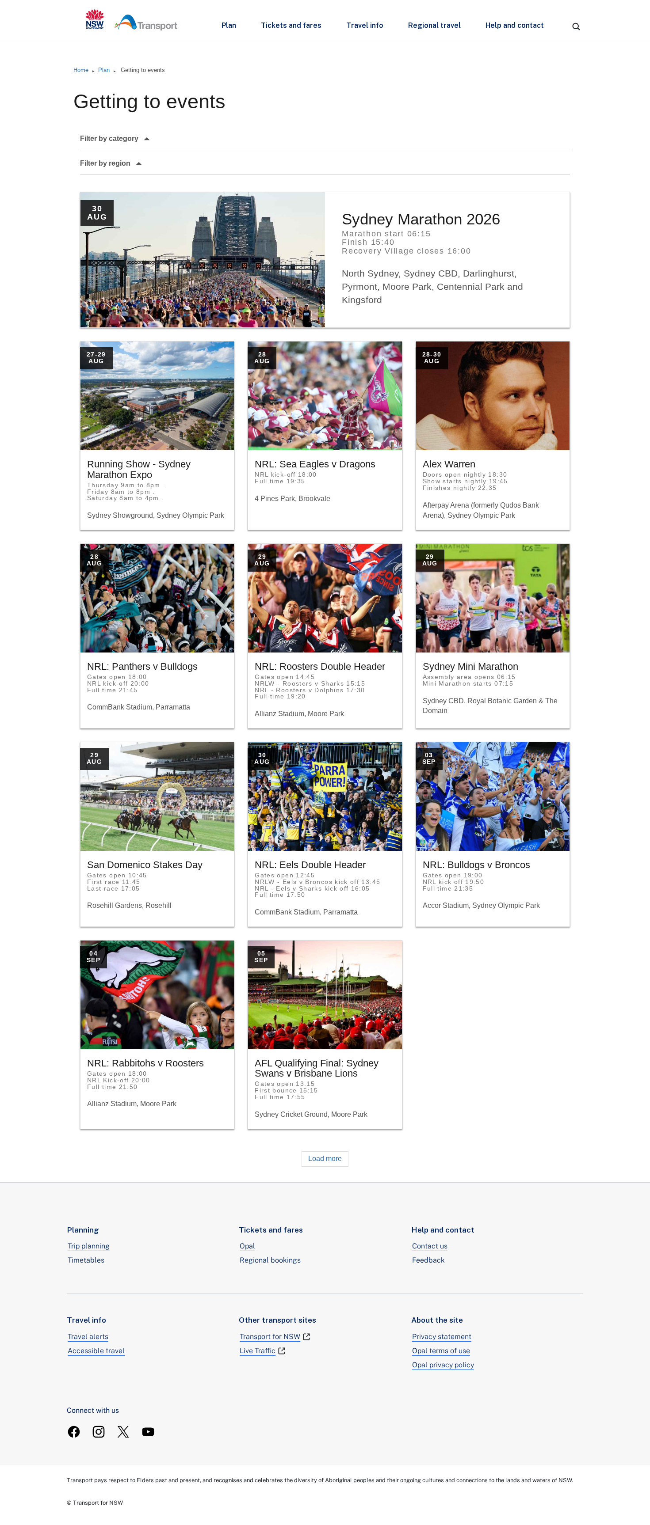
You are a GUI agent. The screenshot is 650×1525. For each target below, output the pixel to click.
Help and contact (515, 25)
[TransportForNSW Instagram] (98, 1432)
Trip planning (89, 1246)
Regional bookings (270, 1260)
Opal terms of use (441, 1351)
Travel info (364, 25)
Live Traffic (257, 1351)
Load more (325, 1158)
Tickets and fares (291, 25)
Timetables (86, 1260)
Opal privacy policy (443, 1365)
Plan (229, 25)
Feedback (428, 1260)
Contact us (429, 1246)
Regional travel (434, 25)
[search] (576, 26)
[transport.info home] (131, 20)
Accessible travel (96, 1351)
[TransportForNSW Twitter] (123, 1432)
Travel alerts (88, 1336)
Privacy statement (441, 1336)
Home (80, 70)
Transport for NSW (270, 1336)
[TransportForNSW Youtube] (148, 1432)
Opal (247, 1246)
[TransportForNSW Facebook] (74, 1432)
